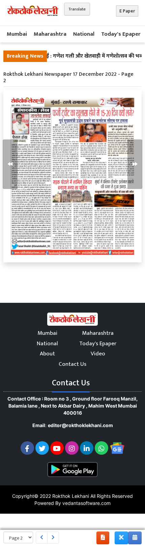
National (83, 34)
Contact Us (72, 364)
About (47, 353)
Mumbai (17, 34)
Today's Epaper (121, 34)
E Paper (127, 11)
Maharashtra (50, 34)
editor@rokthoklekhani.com (80, 425)
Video (98, 353)
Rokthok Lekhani (70, 496)
